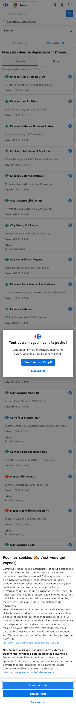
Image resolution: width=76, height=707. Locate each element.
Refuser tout (38, 693)
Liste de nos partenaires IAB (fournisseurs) (29, 672)
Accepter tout (38, 685)
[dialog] (38, 629)
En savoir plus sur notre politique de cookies (31, 642)
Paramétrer (38, 702)
